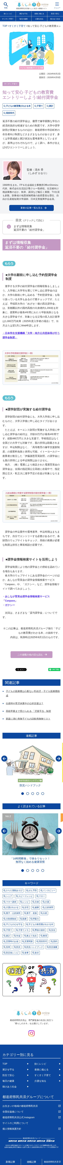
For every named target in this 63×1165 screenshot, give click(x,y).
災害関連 (28, 941)
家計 (51, 106)
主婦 (37, 902)
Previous (4, 759)
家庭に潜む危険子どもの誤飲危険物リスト (28, 718)
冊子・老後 (32, 913)
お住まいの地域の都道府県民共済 (20, 1106)
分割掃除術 (11, 919)
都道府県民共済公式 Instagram (18, 1117)
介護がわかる (12, 907)
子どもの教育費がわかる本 (18, 106)
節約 (55, 941)
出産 (45, 913)
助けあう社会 (9, 1086)
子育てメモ (23, 930)
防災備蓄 (53, 947)
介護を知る (39, 19)
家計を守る (23, 13)
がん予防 (33, 890)
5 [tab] (42, 793)
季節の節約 (40, 930)
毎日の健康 (23, 19)
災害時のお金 (12, 941)
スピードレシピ (25, 896)
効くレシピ (8, 13)
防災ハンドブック (30, 785)
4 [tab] (37, 793)
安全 (53, 930)
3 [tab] (32, 793)
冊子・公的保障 (13, 913)
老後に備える (39, 13)
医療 (24, 919)
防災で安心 (8, 1075)
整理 (45, 936)
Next (59, 759)
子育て (40, 106)
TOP (4, 1063)
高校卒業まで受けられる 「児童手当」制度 (28, 711)
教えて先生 (32, 936)
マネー (42, 896)
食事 (26, 953)
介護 (47, 902)
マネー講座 (11, 902)
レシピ (25, 902)
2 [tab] (27, 793)
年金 (18, 936)
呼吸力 (36, 919)
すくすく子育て (7, 19)
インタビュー (49, 890)
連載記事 (31, 1161)
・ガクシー (8, 605)
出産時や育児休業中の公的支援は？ (24, 703)
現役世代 (10, 113)
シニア (9, 896)
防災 (18, 947)
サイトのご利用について (15, 1123)
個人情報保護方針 (11, 1128)
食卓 (37, 953)
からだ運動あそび (14, 890)
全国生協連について (13, 1111)
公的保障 (49, 907)
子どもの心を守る (14, 924)
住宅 (26, 907)
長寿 (8, 947)
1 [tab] (22, 793)
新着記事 (10, 1161)
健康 (37, 907)
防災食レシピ (12, 953)
